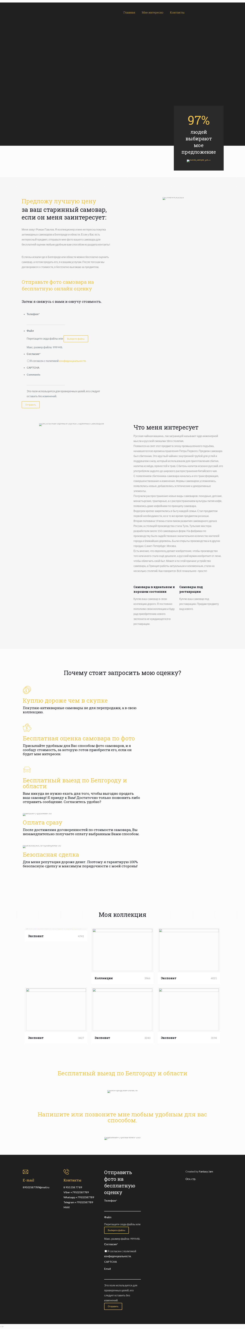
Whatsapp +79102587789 (79, 1197)
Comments (33, 374)
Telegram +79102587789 (78, 1202)
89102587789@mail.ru (36, 1187)
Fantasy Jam (206, 1171)
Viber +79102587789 (76, 1192)
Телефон (33, 314)
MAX (67, 1207)
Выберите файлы (75, 338)
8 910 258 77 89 (73, 1187)
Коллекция (104, 978)
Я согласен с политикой (58, 360)
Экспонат (36, 936)
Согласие (33, 353)
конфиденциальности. (72, 360)
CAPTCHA (33, 367)
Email (107, 1268)
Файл (30, 330)
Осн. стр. (191, 1178)
